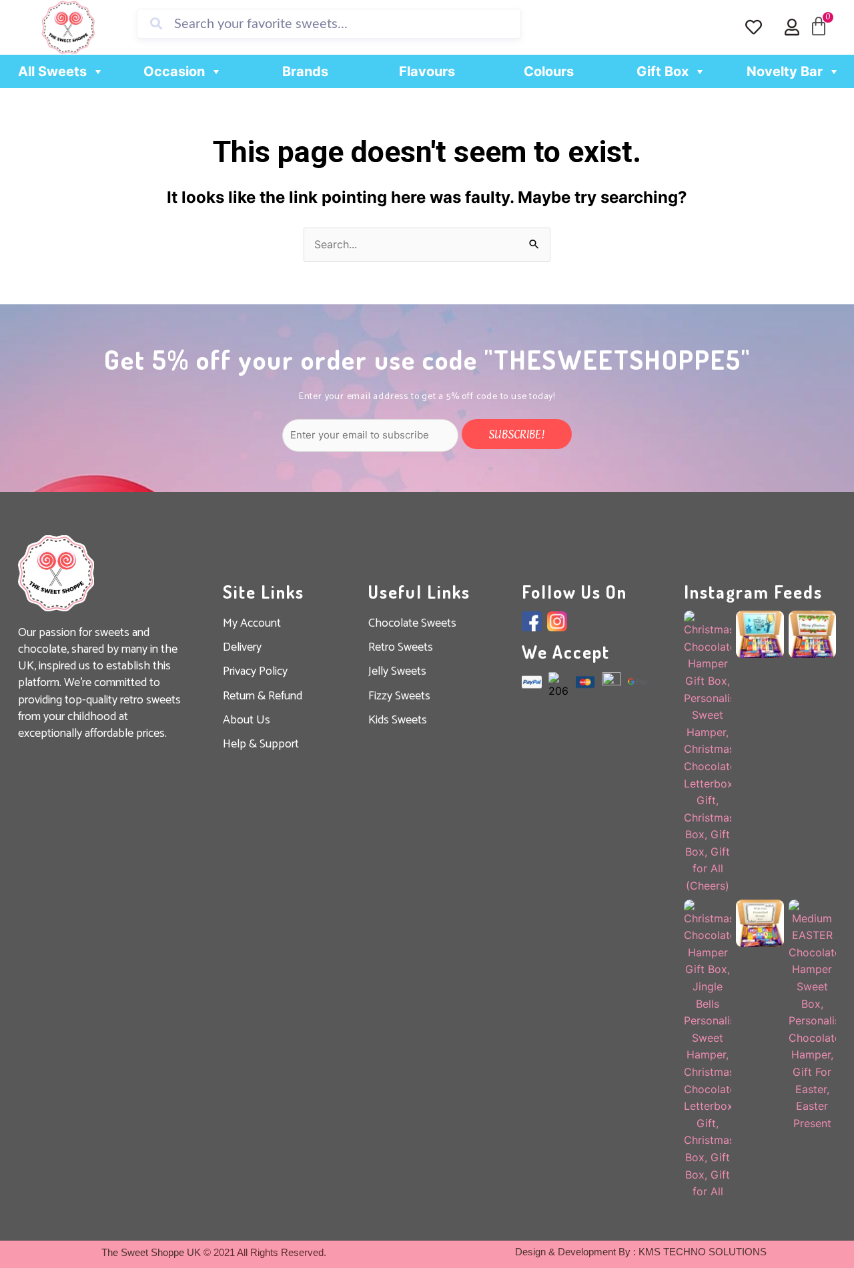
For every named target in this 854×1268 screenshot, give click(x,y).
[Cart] (819, 27)
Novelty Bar (785, 71)
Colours (549, 71)
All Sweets (52, 71)
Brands (305, 71)
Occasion (174, 71)
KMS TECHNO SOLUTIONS (702, 1251)
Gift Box (662, 71)
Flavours (427, 71)
